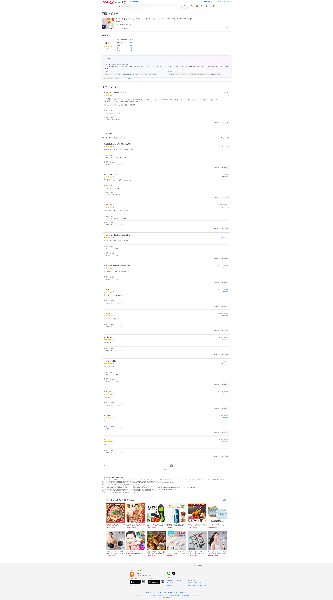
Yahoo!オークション (173, 592)
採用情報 (177, 595)
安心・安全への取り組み (194, 583)
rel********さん (225, 146)
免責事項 (172, 595)
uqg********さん (225, 237)
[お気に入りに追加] (227, 27)
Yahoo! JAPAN (203, 1)
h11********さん (225, 176)
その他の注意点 (127, 78)
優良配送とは (191, 580)
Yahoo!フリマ (183, 592)
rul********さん (225, 417)
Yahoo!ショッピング (151, 592)
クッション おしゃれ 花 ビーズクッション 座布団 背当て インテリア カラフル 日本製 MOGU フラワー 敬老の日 (155, 19)
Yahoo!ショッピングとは (174, 580)
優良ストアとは (171, 583)
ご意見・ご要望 (195, 595)
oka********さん (225, 441)
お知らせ (169, 585)
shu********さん (225, 339)
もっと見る (223, 500)
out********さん (225, 394)
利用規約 (159, 595)
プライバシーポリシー (139, 595)
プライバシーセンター (151, 595)
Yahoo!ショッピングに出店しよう (217, 1)
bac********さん (225, 207)
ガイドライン (165, 595)
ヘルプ (229, 1)
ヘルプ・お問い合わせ (185, 595)
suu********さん (225, 291)
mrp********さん (225, 363)
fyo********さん (225, 268)
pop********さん (225, 315)
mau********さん (225, 95)
